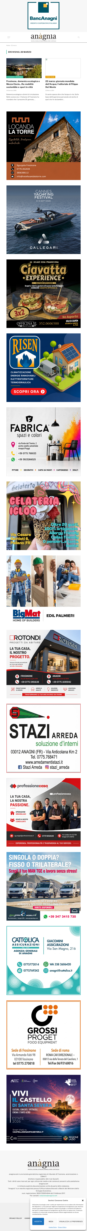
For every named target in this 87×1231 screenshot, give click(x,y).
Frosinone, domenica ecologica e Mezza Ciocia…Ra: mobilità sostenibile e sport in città (23, 84)
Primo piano (50, 77)
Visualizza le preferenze (71, 1221)
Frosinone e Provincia (14, 77)
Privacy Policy (62, 1227)
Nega (51, 1221)
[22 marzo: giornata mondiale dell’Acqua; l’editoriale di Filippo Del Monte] (63, 68)
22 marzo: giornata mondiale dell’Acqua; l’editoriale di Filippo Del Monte (61, 84)
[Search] (78, 37)
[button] (83, 1200)
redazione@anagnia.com (48, 1196)
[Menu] (8, 37)
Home (8, 45)
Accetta (38, 1221)
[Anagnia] (43, 37)
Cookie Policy (53, 1227)
